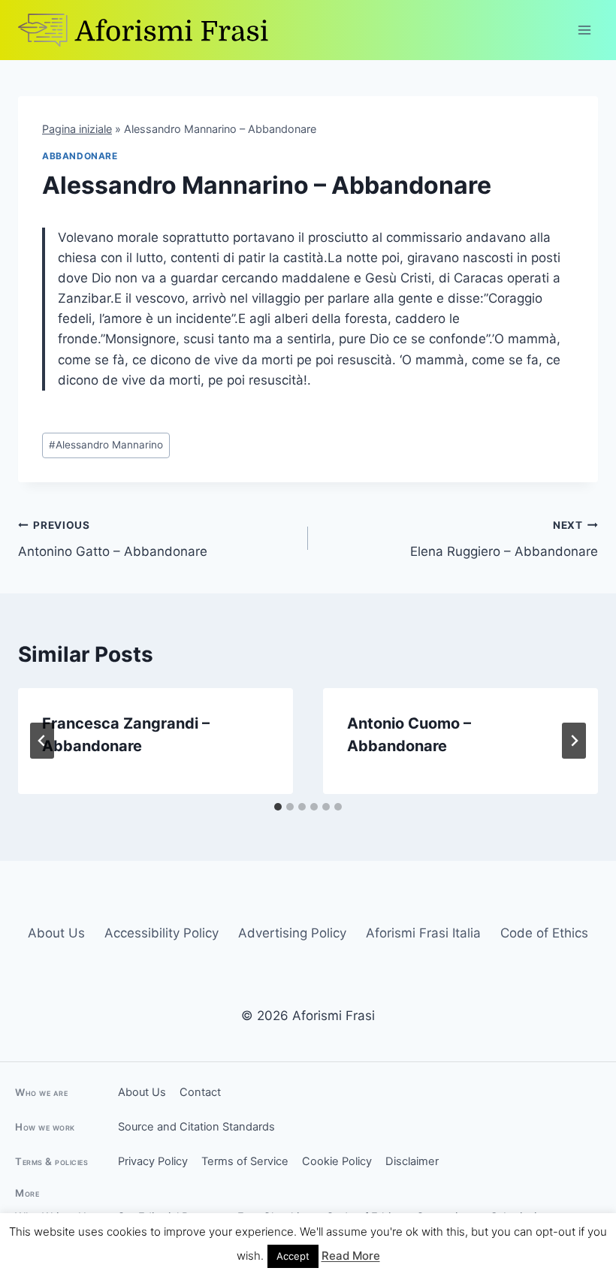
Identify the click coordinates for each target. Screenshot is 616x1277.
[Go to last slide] (42, 741)
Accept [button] (293, 1256)
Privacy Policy (153, 1161)
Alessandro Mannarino (106, 445)
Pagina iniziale (77, 128)
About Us (56, 932)
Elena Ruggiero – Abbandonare (504, 539)
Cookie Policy (337, 1161)
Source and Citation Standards (196, 1127)
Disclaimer (412, 1161)
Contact (200, 1092)
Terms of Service (244, 1161)
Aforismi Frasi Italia (423, 932)
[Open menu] (584, 29)
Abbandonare (80, 156)
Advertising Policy (292, 932)
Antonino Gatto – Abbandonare (112, 539)
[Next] (574, 741)
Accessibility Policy (161, 932)
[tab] (278, 807)
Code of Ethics (544, 932)
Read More (351, 1255)
